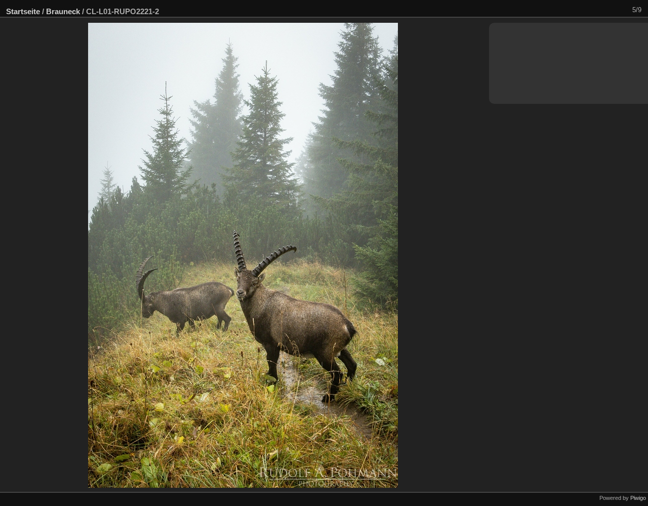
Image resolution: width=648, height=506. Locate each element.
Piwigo (638, 498)
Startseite (23, 11)
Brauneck (63, 11)
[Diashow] (593, 10)
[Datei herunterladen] (607, 10)
